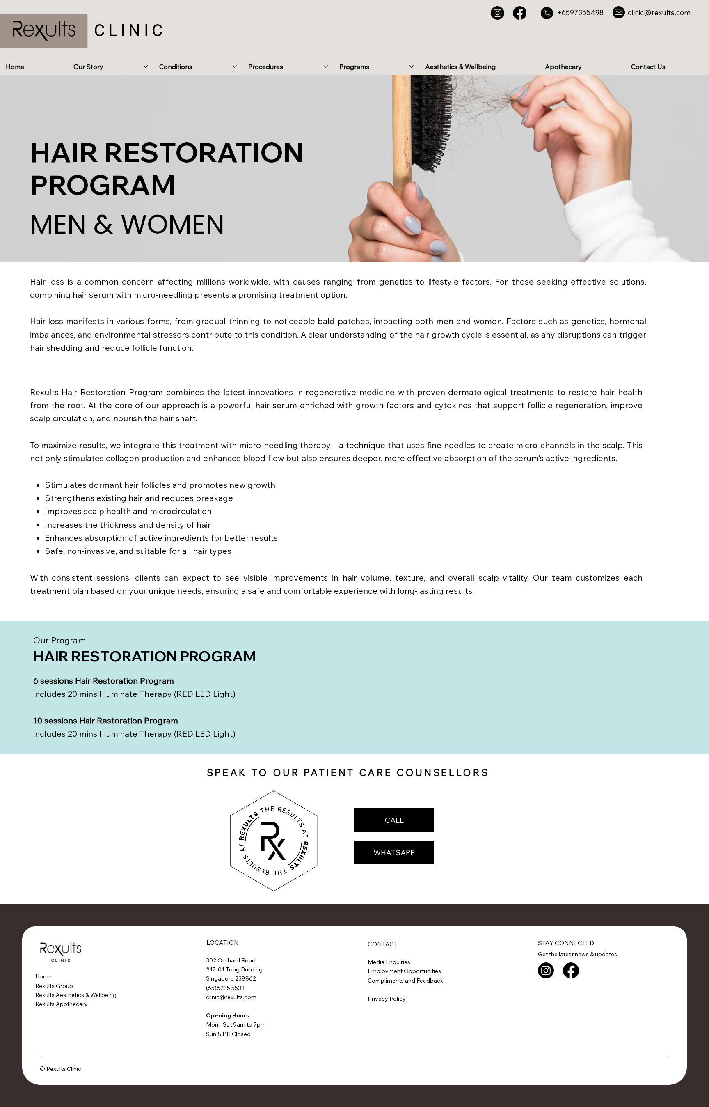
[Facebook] (519, 13)
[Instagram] (497, 13)
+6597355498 (580, 12)
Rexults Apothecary (61, 1004)
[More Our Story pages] (146, 66)
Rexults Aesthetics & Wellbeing (76, 995)
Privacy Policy (387, 998)
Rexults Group (54, 986)
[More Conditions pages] (235, 66)
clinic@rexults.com (659, 12)
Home (43, 976)
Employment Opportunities (405, 971)
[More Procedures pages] (326, 66)
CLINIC (130, 30)
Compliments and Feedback (405, 980)
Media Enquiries (390, 962)
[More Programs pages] (411, 66)
